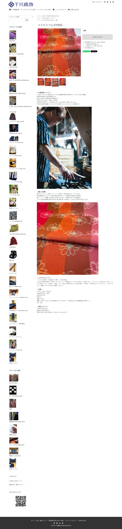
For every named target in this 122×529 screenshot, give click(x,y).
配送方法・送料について (16, 484)
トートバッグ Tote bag (15, 182)
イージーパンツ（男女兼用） (17, 323)
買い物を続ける (89, 48)
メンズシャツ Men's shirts (16, 121)
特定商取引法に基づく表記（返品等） (95, 42)
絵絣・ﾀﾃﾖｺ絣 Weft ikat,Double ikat (50, 16)
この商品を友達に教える (92, 44)
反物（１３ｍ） (13, 363)
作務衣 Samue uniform (15, 133)
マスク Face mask (14, 195)
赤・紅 (52, 18)
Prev (40, 53)
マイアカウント (98, 2)
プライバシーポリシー (71, 520)
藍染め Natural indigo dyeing (17, 93)
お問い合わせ (74, 9)
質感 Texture (13, 435)
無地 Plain (12, 41)
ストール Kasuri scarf (15, 155)
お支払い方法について (15, 481)
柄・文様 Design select (48, 20)
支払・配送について (41, 520)
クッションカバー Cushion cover (18, 297)
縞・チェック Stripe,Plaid (16, 54)
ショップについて (61, 9)
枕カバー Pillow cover (15, 286)
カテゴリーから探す (29, 9)
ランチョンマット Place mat (17, 169)
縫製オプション (13, 208)
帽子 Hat (11, 260)
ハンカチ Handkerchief (15, 221)
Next (78, 53)
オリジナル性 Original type (16, 445)
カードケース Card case (16, 142)
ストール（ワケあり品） (16, 350)
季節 (10, 409)
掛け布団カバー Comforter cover (18, 310)
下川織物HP (15, 9)
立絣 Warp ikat (13, 67)
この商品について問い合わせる (93, 46)
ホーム (39, 16)
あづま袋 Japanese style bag (17, 234)
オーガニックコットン (15, 337)
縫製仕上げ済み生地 (15, 456)
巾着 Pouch (12, 247)
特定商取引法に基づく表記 (56, 520)
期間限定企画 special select (17, 421)
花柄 (56, 20)
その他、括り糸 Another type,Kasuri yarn (20, 107)
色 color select (45, 18)
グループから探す (45, 9)
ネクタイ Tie (13, 273)
